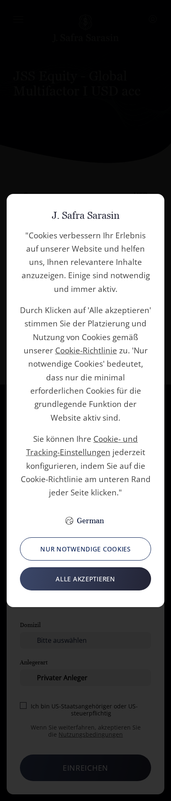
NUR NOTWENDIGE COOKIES (85, 549)
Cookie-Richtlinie (86, 350)
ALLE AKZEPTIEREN (85, 579)
